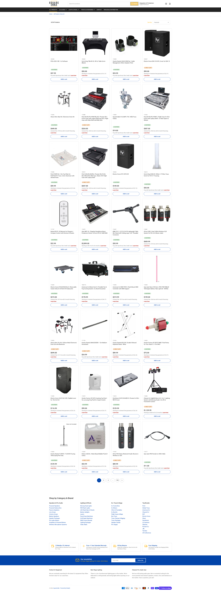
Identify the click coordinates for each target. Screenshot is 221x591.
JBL (143, 528)
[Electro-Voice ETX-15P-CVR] (126, 156)
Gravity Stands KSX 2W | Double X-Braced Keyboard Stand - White (124, 343)
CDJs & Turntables (116, 510)
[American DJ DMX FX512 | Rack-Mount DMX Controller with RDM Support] (126, 269)
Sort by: (150, 22)
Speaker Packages (54, 518)
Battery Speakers (54, 516)
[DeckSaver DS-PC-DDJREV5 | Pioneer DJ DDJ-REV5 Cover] (126, 380)
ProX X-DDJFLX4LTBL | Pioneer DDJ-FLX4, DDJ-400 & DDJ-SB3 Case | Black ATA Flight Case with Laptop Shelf (94, 175)
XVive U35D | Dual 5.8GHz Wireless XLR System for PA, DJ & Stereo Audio (155, 232)
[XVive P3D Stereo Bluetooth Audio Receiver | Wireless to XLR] (126, 436)
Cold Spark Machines (86, 518)
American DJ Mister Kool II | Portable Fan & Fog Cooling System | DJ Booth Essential (94, 288)
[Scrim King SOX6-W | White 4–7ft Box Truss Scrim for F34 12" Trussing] (157, 156)
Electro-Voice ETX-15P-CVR (121, 174)
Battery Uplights (84, 512)
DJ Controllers (115, 506)
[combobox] (103, 4)
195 (117, 480)
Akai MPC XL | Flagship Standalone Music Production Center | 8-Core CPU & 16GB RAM (94, 232)
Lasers (82, 514)
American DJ (146, 510)
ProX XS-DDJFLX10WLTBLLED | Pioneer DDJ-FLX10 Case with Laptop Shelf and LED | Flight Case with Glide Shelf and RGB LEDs (95, 118)
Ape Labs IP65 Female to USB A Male (154, 454)
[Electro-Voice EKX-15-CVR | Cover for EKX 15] (157, 43)
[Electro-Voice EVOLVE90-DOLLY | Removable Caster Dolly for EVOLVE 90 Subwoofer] (64, 269)
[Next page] (122, 480)
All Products (53, 9)
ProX (143, 506)
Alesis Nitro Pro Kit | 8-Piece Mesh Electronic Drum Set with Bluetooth (64, 343)
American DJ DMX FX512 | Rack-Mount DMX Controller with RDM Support (125, 288)
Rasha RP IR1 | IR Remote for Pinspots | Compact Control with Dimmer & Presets (62, 232)
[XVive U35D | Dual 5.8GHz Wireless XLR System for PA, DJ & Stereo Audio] (157, 213)
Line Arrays (52, 512)
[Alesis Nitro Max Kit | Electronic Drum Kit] (64, 99)
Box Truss (114, 516)
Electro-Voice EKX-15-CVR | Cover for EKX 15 (157, 61)
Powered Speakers (54, 506)
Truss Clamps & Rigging (118, 518)
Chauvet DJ (145, 512)
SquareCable (56, 588)
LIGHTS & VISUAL (73, 9)
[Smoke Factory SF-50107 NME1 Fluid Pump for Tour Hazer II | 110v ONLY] (157, 324)
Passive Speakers (54, 510)
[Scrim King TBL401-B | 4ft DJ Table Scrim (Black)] (95, 43)
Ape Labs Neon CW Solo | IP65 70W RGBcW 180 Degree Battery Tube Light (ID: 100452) (156, 288)
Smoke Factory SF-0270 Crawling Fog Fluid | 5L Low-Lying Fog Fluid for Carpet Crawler (94, 399)
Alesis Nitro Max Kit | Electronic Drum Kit (62, 117)
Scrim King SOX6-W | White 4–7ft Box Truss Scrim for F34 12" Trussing (156, 175)
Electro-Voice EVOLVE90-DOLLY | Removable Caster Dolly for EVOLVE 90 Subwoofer (63, 288)
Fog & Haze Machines (86, 516)
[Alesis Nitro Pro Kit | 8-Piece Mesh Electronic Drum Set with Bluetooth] (64, 324)
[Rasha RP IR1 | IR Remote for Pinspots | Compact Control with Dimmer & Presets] (64, 213)
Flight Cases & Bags (117, 514)
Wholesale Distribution (111, 9)
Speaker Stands (115, 522)
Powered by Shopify (65, 588)
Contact (99, 9)
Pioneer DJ (145, 526)
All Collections (146, 533)
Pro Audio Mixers (54, 520)
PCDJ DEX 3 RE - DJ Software (59, 61)
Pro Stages (114, 524)
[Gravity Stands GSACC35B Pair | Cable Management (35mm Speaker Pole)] (126, 43)
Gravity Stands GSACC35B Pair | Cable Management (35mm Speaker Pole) (124, 62)
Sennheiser (145, 520)
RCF (143, 514)
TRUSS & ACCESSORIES (87, 9)
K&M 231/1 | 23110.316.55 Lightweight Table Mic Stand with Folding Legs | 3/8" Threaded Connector (125, 233)
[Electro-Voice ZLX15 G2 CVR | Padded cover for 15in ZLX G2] (64, 380)
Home (50, 14)
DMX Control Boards (86, 520)
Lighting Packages (85, 522)
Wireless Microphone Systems (58, 524)
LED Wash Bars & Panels (87, 510)
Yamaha (144, 531)
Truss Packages (116, 520)
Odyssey (144, 524)
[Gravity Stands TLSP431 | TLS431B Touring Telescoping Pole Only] (64, 436)
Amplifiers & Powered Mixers (57, 522)
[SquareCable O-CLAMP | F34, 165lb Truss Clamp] (126, 99)
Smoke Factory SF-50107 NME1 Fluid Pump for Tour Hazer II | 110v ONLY (156, 343)
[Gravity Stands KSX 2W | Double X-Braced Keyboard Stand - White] (126, 324)
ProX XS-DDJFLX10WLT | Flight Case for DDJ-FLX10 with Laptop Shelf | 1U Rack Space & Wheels (157, 118)
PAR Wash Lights (85, 508)
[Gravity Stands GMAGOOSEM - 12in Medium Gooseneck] (95, 324)
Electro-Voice (146, 516)
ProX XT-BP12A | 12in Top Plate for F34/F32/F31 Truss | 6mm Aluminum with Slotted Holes (62, 175)
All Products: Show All (59, 14)
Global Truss (146, 508)
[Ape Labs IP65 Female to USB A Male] (157, 436)
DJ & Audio (62, 9)
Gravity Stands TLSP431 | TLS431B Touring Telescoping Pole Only (63, 454)
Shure (144, 518)
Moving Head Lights (86, 506)
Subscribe (140, 560)
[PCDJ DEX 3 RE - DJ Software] (64, 43)
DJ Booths (114, 512)
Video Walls (83, 524)
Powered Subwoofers (55, 508)
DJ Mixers (114, 508)
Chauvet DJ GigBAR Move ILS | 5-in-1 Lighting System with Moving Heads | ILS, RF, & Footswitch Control (157, 399)
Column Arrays (53, 514)
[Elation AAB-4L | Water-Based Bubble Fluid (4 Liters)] (95, 436)
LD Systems (145, 522)
